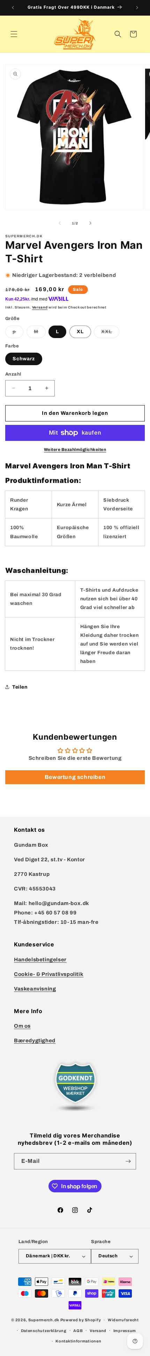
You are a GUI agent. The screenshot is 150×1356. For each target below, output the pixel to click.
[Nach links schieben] (59, 223)
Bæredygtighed (34, 1040)
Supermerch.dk (43, 1320)
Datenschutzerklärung (44, 1331)
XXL (110, 333)
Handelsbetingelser (40, 959)
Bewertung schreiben (75, 777)
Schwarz (24, 358)
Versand (40, 307)
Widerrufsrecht (123, 1320)
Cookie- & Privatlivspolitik (48, 974)
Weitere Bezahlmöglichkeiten (75, 449)
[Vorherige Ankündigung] (13, 7)
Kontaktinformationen (78, 1341)
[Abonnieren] (128, 1161)
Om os (22, 1026)
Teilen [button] (20, 687)
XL (80, 331)
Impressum (124, 1331)
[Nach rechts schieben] (90, 223)
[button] (14, 34)
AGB (78, 1331)
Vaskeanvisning (35, 989)
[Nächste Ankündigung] (137, 7)
